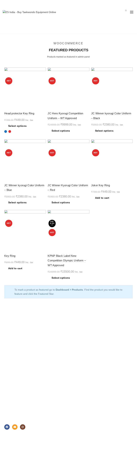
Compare (43, 77)
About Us (76, 382)
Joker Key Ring (100, 185)
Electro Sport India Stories (86, 387)
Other (74, 365)
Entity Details (78, 392)
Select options (17, 125)
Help (6, 382)
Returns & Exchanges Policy (20, 392)
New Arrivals (11, 349)
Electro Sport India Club (17, 408)
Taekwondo (77, 334)
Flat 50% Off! (11, 360)
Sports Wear (11, 339)
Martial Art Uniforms (15, 334)
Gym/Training (78, 354)
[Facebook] (7, 427)
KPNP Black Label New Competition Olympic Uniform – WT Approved (67, 260)
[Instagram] (22, 427)
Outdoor (75, 360)
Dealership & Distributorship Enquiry (24, 403)
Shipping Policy (12, 397)
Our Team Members (82, 403)
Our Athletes (78, 397)
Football (75, 349)
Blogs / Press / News (82, 408)
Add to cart (102, 197)
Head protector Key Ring (19, 113)
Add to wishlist (43, 70)
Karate (75, 344)
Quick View (43, 83)
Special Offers (12, 354)
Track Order (78, 413)
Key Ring (9, 255)
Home (57, 29)
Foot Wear (10, 344)
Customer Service (14, 387)
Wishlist (118, 10)
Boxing (75, 339)
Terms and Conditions (16, 413)
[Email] (14, 427)
